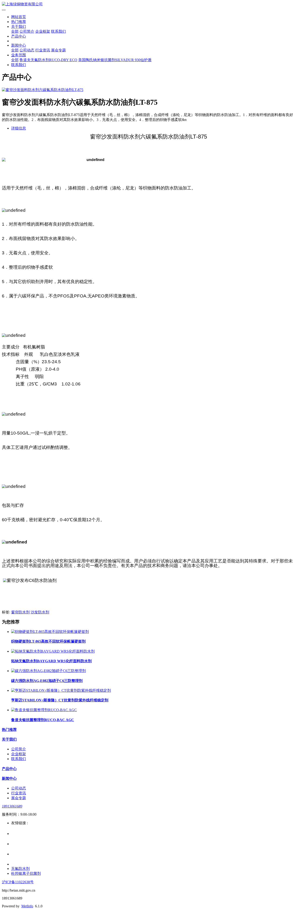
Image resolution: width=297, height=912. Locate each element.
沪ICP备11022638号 (18, 882)
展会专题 (58, 50)
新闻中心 (18, 45)
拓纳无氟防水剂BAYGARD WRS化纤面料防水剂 (51, 661)
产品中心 (18, 36)
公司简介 (26, 31)
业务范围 (18, 55)
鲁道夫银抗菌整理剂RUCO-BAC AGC (42, 720)
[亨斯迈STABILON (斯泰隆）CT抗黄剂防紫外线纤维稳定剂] (61, 690)
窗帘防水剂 (20, 612)
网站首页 (18, 17)
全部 (15, 31)
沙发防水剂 (40, 612)
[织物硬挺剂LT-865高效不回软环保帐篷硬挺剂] (50, 632)
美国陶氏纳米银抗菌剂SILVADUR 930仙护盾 (115, 60)
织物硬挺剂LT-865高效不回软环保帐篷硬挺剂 (48, 641)
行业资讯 (42, 50)
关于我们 (18, 26)
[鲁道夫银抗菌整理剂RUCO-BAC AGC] (44, 710)
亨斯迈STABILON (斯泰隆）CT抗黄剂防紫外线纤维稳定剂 (59, 700)
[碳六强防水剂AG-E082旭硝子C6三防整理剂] (48, 671)
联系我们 (58, 31)
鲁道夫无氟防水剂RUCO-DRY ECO (48, 60)
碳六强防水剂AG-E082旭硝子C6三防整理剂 (47, 681)
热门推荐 (18, 22)
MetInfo (27, 906)
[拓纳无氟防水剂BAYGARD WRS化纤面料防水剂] (53, 651)
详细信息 (18, 128)
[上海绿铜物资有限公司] (148, 4)
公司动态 (26, 50)
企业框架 (42, 31)
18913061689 (12, 806)
